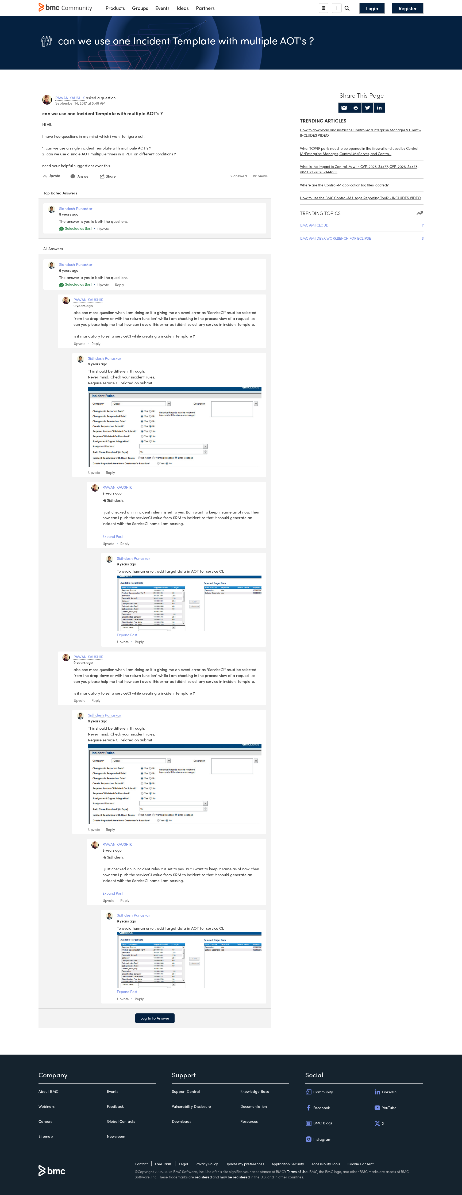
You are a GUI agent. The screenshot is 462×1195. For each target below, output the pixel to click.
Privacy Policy (206, 1163)
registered (203, 1176)
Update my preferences (244, 1163)
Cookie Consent (361, 1163)
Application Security (288, 1163)
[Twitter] (367, 108)
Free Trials (163, 1163)
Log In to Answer (155, 1018)
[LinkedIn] (379, 108)
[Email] (344, 108)
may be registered (235, 1176)
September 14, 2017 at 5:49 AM (80, 103)
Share (111, 176)
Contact (141, 1163)
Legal (183, 1163)
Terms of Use (297, 1171)
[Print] (355, 108)
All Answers (53, 248)
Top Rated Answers (60, 193)
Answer (84, 176)
